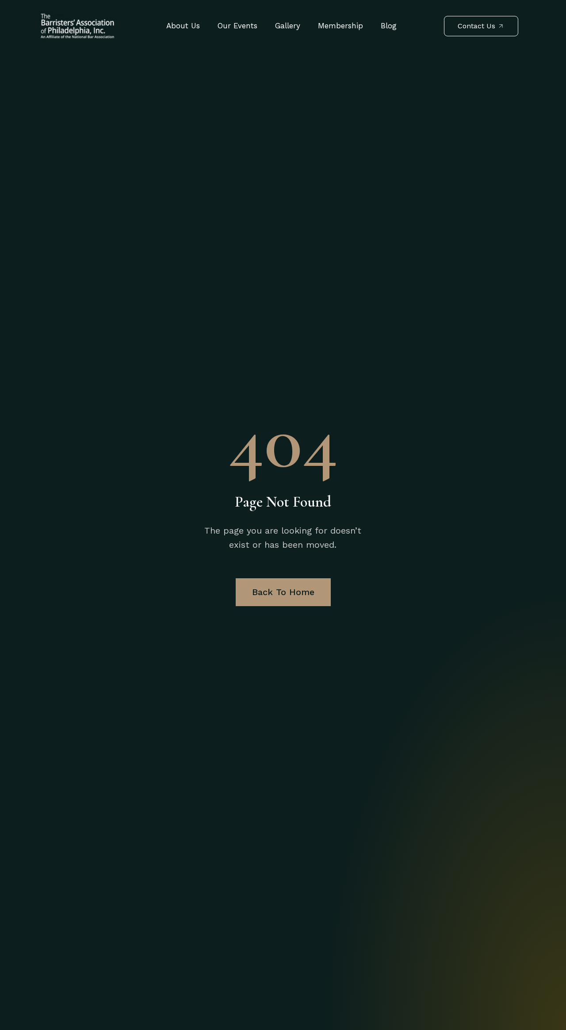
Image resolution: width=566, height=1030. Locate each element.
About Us (183, 25)
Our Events (237, 25)
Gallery (287, 25)
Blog (389, 25)
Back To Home (283, 592)
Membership (340, 25)
